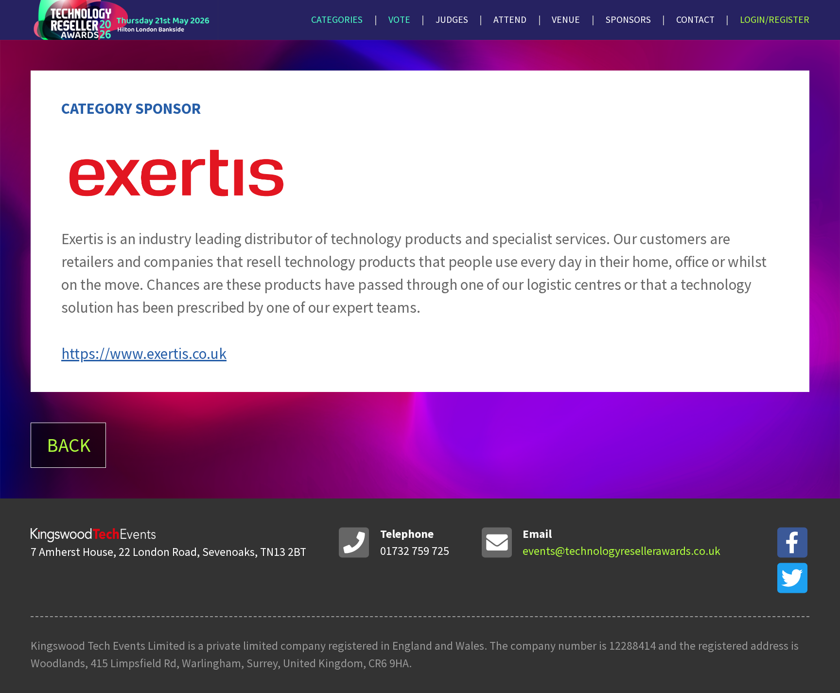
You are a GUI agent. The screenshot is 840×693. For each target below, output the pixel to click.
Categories (337, 19)
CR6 (377, 663)
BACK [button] (68, 445)
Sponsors (628, 19)
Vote (399, 19)
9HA (399, 663)
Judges (452, 19)
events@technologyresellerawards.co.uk (621, 551)
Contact (695, 19)
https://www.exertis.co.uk (144, 353)
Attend (509, 19)
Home (171, 20)
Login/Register (774, 19)
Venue (566, 19)
